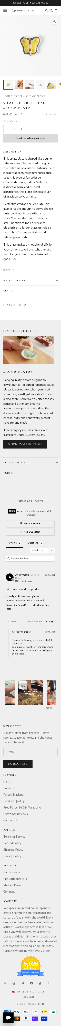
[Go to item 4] (40, 85)
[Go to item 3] (30, 85)
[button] (47, 621)
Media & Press (12, 885)
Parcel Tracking (13, 795)
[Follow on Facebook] (5, 983)
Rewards (9, 788)
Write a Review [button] (32, 523)
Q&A (6, 782)
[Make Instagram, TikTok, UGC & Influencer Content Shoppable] (49, 708)
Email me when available (30, 138)
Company (9, 892)
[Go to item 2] (19, 85)
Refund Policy (12, 843)
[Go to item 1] (8, 85)
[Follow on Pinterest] (22, 983)
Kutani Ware (35, 96)
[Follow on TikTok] (40, 983)
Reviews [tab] (12, 542)
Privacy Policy (12, 856)
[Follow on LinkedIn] (49, 983)
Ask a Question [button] (32, 531)
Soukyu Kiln (12, 96)
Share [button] (13, 621)
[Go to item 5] (51, 85)
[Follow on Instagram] (14, 983)
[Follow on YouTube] (31, 983)
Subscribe (18, 764)
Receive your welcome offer (30, 3)
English (29, 997)
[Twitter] (19, 305)
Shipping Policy (13, 850)
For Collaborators (15, 879)
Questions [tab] (33, 542)
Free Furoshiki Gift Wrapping (22, 808)
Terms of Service (14, 837)
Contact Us (10, 820)
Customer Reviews (15, 814)
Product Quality (13, 801)
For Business (11, 872)
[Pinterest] (25, 305)
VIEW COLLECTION (25, 444)
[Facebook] (14, 305)
